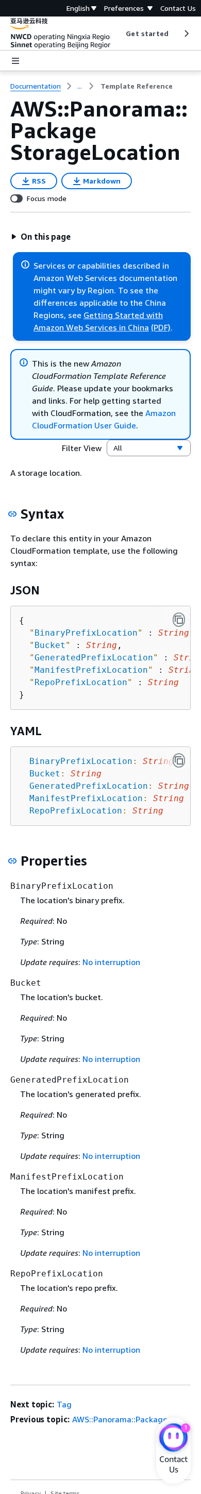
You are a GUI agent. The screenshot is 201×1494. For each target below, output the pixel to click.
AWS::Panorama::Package (119, 1419)
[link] (136, 86)
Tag (64, 1404)
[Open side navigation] (15, 61)
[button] (41, 236)
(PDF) (161, 327)
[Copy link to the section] (12, 514)
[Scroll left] (118, 33)
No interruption (111, 962)
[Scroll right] (185, 33)
